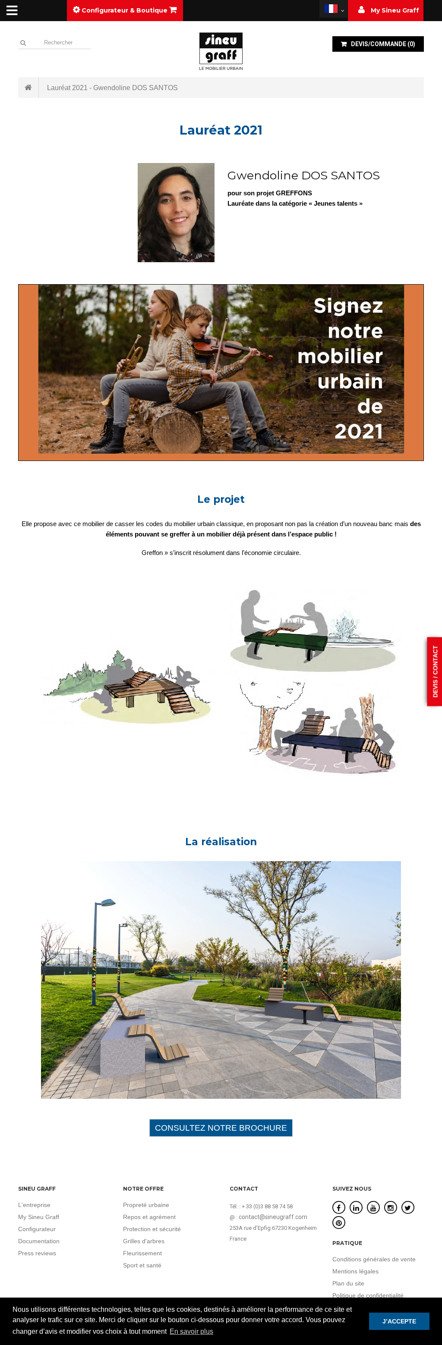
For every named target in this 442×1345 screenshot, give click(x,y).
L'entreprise (34, 1204)
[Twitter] (407, 1208)
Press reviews (37, 1253)
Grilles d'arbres (143, 1241)
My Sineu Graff (38, 1216)
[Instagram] (391, 1208)
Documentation (39, 1241)
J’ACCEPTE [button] (399, 1321)
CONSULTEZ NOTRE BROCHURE (221, 1127)
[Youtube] (373, 1208)
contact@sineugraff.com (273, 1216)
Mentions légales (355, 1271)
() (383, 44)
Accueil (28, 87)
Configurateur (37, 1229)
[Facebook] (339, 1208)
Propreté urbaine (146, 1204)
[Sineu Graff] (221, 50)
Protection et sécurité (152, 1229)
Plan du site (348, 1283)
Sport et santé (142, 1265)
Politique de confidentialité (368, 1295)
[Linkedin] (356, 1208)
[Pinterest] (339, 1223)
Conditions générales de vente (374, 1259)
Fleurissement (142, 1253)
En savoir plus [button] (191, 1331)
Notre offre (143, 1188)
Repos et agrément (149, 1216)
